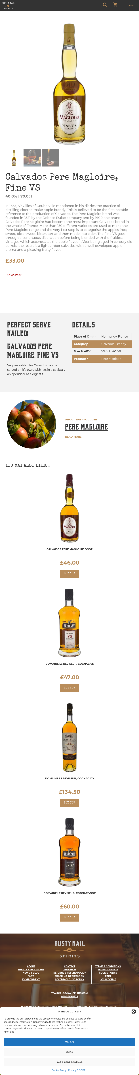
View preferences (70, 1062)
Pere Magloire (86, 427)
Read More (73, 436)
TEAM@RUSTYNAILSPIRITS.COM (69, 993)
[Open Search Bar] (105, 5)
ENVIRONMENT (31, 979)
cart (108, 976)
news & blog (31, 972)
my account (108, 979)
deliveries (69, 969)
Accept (69, 1042)
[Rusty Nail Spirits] (8, 5)
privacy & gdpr (108, 969)
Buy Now (69, 573)
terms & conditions (108, 966)
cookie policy (108, 972)
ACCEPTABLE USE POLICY (69, 979)
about (31, 966)
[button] (133, 1011)
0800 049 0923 (69, 996)
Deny (69, 1052)
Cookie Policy (59, 1070)
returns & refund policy (69, 972)
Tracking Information (69, 976)
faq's (31, 976)
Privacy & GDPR (77, 1070)
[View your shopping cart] (115, 5)
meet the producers (31, 969)
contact (69, 966)
